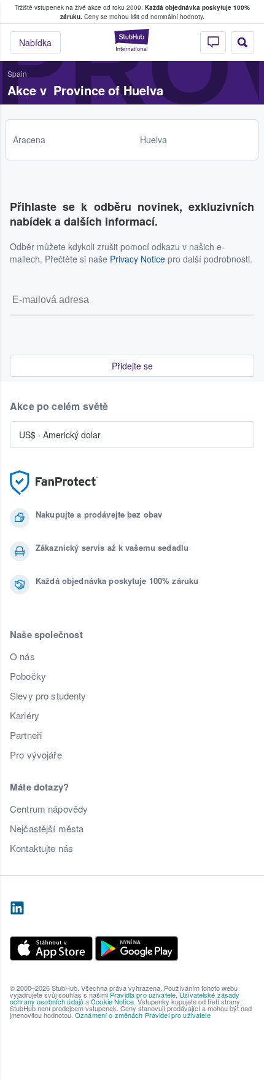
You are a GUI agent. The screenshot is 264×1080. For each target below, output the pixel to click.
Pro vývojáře (36, 755)
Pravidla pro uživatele (143, 994)
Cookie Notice (112, 1001)
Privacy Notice (137, 259)
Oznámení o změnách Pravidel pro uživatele (143, 1015)
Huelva (153, 139)
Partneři (26, 735)
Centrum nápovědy (49, 809)
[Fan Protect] (54, 482)
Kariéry (24, 715)
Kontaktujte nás (41, 848)
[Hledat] (242, 42)
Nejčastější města (46, 829)
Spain (17, 73)
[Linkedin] (17, 908)
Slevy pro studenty (48, 696)
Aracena (29, 139)
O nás (22, 656)
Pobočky (28, 676)
